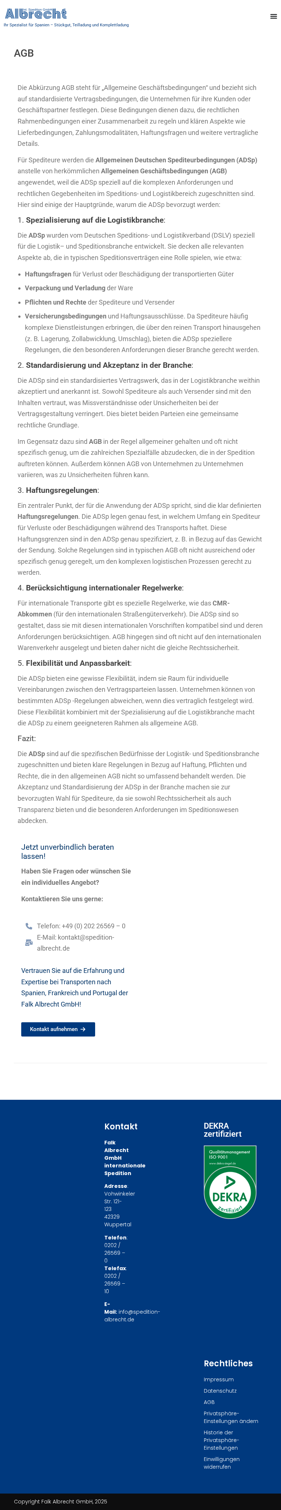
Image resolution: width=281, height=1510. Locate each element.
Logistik (48, 246)
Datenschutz (220, 1390)
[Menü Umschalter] (273, 16)
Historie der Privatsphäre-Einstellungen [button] (221, 1440)
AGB (67, 87)
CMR (220, 603)
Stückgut (62, 25)
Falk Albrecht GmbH (50, 1004)
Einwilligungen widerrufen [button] (222, 1463)
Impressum (219, 1379)
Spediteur (246, 516)
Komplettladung (114, 25)
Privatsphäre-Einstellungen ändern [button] (231, 1417)
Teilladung (81, 25)
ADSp (247, 160)
